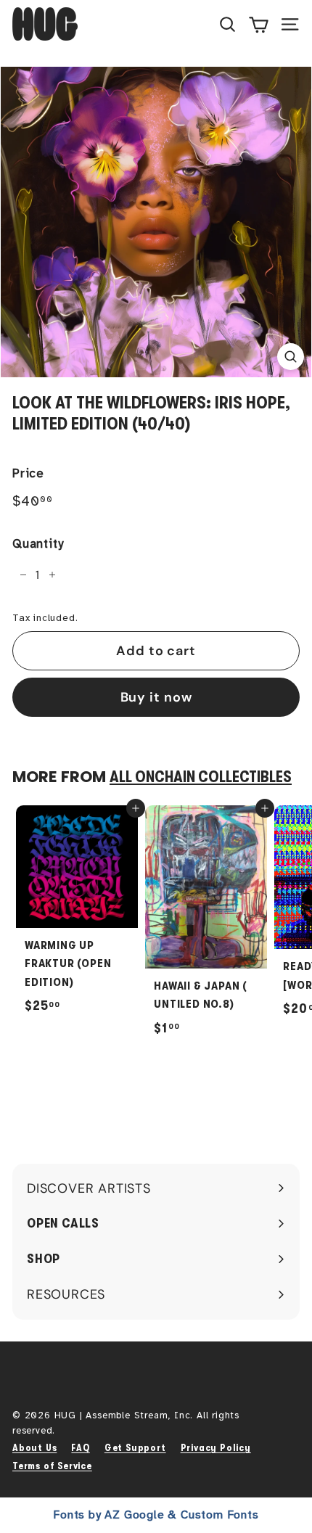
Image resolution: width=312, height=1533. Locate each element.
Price (28, 473)
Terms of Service (52, 1465)
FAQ (80, 1447)
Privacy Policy (216, 1447)
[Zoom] (290, 356)
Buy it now (156, 697)
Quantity (37, 543)
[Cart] (259, 24)
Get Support (135, 1447)
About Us (34, 1447)
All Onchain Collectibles (201, 777)
